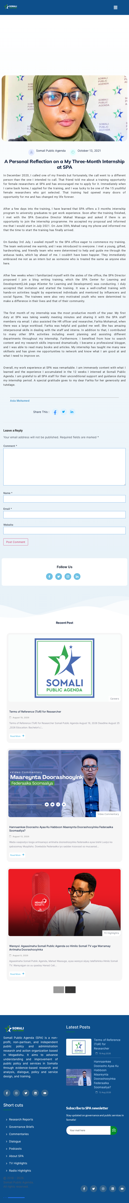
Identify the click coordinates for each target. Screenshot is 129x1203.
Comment (10, 445)
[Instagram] (16, 1093)
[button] (115, 7)
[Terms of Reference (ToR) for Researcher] (64, 668)
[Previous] (58, 989)
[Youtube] (44, 1093)
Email (7, 508)
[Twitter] (25, 1093)
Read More (15, 736)
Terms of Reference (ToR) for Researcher (35, 711)
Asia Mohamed (19, 400)
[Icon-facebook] (6, 1093)
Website (8, 524)
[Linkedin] (35, 1093)
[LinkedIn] (77, 576)
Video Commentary (108, 814)
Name (7, 493)
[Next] (70, 989)
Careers (114, 698)
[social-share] (55, 412)
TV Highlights (111, 933)
